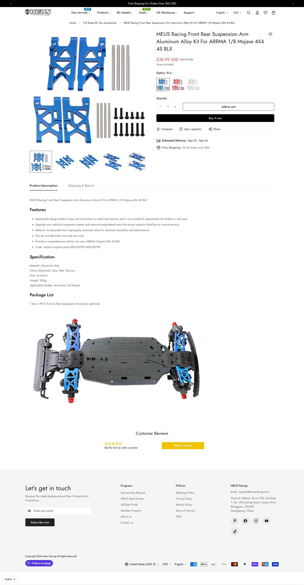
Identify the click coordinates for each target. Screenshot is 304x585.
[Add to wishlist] (270, 34)
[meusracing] (38, 12)
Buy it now (215, 118)
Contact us (127, 523)
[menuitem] (81, 12)
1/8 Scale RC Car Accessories (100, 23)
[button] (274, 13)
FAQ (178, 517)
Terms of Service (185, 511)
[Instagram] (256, 521)
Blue (163, 84)
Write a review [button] (183, 446)
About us (126, 517)
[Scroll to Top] (297, 566)
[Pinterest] (235, 521)
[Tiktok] (235, 531)
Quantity (161, 98)
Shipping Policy (185, 493)
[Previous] (11, 3)
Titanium (193, 84)
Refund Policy (184, 505)
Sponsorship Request (133, 493)
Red (178, 84)
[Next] (293, 3)
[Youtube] (266, 521)
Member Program (131, 511)
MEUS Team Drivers (132, 499)
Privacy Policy (184, 499)
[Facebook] (245, 521)
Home (72, 23)
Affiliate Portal (129, 505)
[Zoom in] (140, 38)
